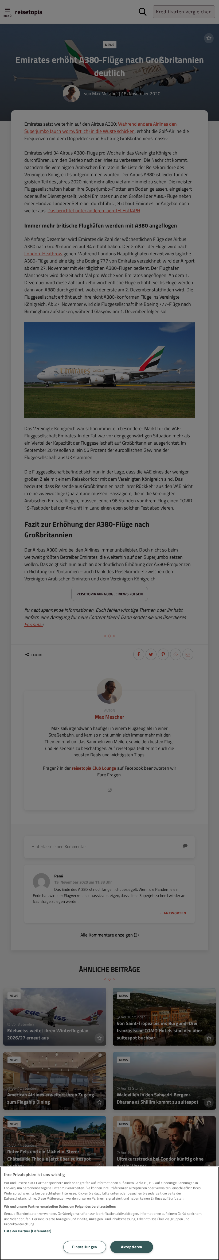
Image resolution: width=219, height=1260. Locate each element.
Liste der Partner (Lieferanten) (27, 1231)
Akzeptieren (131, 1247)
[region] (109, 1213)
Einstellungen (84, 1247)
